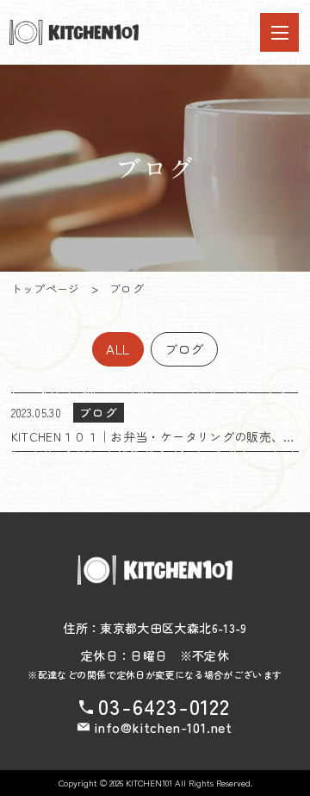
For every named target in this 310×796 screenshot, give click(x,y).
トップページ (45, 288)
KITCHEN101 (149, 782)
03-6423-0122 (164, 706)
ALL (117, 348)
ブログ (184, 348)
